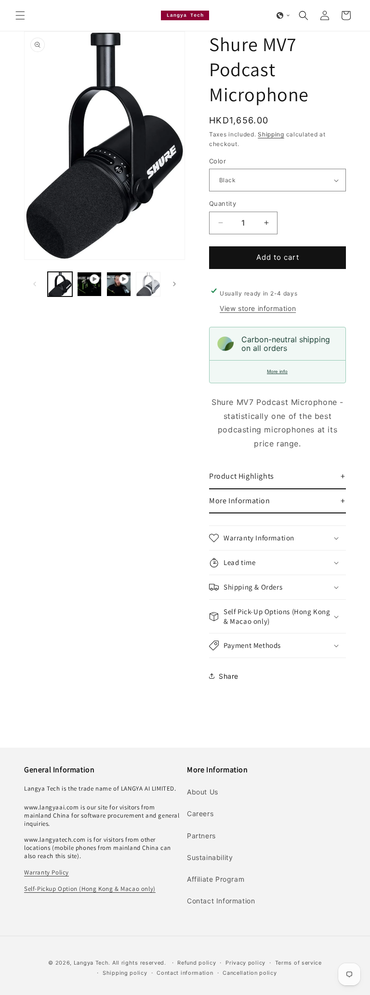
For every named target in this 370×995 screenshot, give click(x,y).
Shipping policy (125, 972)
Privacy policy (245, 962)
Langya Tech (91, 962)
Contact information (185, 972)
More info (277, 371)
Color (217, 161)
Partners (201, 836)
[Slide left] (34, 284)
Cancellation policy (250, 972)
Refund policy (196, 962)
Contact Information (221, 901)
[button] (20, 15)
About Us (202, 792)
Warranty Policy (46, 872)
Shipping (271, 134)
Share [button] (228, 676)
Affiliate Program (215, 879)
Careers (200, 813)
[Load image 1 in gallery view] (60, 284)
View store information (258, 308)
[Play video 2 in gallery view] (118, 284)
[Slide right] (174, 284)
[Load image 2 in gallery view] (148, 284)
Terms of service (298, 962)
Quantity (222, 203)
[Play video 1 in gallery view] (89, 284)
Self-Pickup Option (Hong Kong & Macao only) (90, 889)
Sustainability (210, 857)
